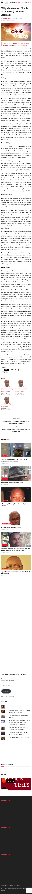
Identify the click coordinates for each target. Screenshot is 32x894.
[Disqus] (16, 603)
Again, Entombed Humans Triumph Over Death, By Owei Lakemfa (15, 572)
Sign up (29, 2)
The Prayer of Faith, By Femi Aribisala (7, 405)
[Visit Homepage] (15, 2)
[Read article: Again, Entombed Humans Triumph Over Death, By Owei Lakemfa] (16, 562)
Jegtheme (3, 890)
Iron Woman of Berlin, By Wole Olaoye (12, 482)
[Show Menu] (2, 2)
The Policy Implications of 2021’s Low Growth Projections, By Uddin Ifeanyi (14, 460)
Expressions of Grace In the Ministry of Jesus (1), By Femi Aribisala (21, 389)
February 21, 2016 (17, 18)
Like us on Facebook (7, 765)
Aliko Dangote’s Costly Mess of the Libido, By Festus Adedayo (15, 505)
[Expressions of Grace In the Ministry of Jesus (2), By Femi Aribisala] (7, 383)
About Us (11, 885)
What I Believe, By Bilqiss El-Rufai (18, 706)
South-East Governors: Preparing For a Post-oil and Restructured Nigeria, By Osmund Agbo (15, 549)
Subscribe (6, 691)
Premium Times (6, 18)
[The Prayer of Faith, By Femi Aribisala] (7, 400)
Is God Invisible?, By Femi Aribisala (11, 527)
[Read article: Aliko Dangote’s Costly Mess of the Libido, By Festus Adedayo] (16, 494)
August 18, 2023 (5, 463)
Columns (5, 455)
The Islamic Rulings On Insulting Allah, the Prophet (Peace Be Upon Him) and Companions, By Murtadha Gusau (19, 722)
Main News (3, 885)
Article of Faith (7, 523)
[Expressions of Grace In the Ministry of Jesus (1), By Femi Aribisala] (21, 383)
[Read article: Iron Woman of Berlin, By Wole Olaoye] (16, 473)
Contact (18, 885)
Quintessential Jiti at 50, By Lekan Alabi (19, 737)
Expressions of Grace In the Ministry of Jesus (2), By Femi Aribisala (7, 389)
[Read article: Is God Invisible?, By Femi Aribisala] (16, 518)
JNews (6, 888)
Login (24, 2)
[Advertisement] (16, 751)
